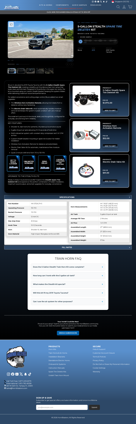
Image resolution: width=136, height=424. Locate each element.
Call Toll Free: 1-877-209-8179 (18, 381)
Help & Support (99, 349)
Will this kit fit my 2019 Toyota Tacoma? (68, 293)
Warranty (96, 372)
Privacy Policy (98, 360)
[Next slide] (71, 64)
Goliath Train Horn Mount (59, 375)
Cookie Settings (99, 368)
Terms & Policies (99, 357)
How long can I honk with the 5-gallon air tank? (68, 275)
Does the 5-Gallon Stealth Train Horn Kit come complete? (68, 267)
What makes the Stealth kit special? (68, 284)
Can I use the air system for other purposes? (68, 301)
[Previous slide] (67, 64)
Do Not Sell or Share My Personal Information (111, 364)
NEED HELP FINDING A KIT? (70, 8)
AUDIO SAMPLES (79, 5)
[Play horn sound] (80, 41)
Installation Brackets (57, 357)
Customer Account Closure (104, 353)
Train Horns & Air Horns (58, 353)
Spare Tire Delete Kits (57, 372)
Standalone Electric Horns (59, 360)
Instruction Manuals (56, 368)
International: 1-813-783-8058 (18, 383)
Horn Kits (52, 349)
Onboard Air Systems (57, 364)
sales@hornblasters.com (16, 388)
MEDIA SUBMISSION (68, 333)
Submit (94, 407)
